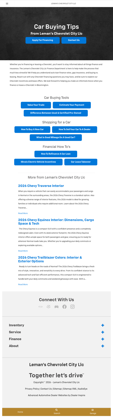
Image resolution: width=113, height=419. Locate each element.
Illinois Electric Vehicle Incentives (38, 162)
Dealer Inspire (78, 395)
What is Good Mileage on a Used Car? (55, 137)
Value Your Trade (35, 105)
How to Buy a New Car (32, 129)
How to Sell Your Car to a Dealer (75, 129)
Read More (23, 213)
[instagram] (72, 307)
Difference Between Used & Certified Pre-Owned (55, 113)
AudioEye (82, 389)
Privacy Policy (32, 389)
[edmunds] (56, 307)
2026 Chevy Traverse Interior (41, 186)
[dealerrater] (48, 307)
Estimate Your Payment (71, 105)
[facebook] (64, 307)
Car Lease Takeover (81, 162)
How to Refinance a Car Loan (56, 154)
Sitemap (57, 389)
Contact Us (74, 40)
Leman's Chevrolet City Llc (66, 382)
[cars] (40, 307)
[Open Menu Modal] (7, 3)
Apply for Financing (42, 40)
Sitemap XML (70, 389)
